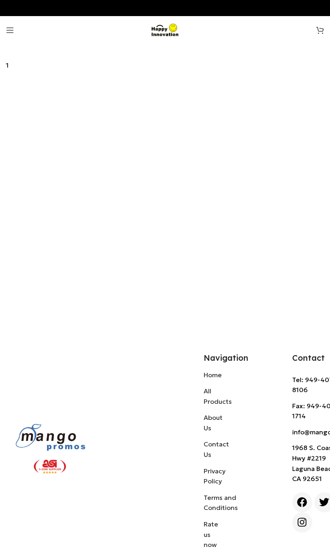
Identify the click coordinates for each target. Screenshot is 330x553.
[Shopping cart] (320, 30)
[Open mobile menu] (10, 30)
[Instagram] (302, 522)
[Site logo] (165, 29)
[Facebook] (302, 502)
